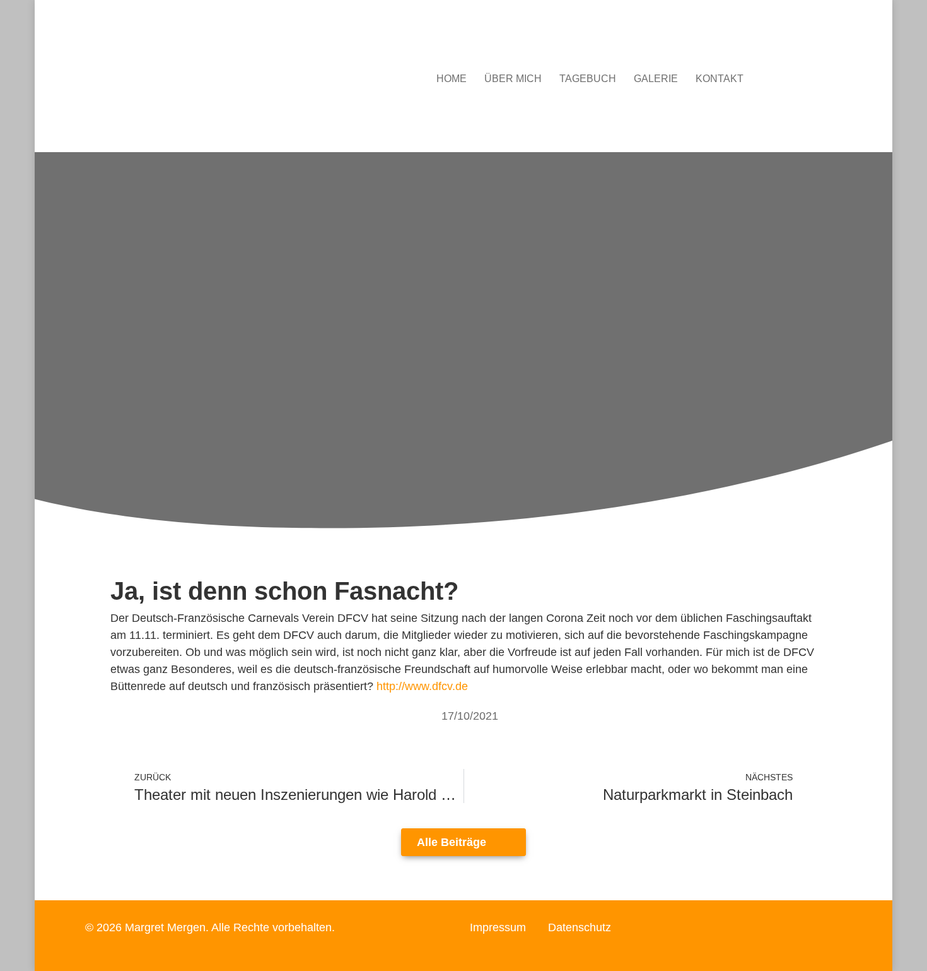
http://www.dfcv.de (422, 686)
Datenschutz (579, 927)
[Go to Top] (908, 952)
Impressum (498, 927)
